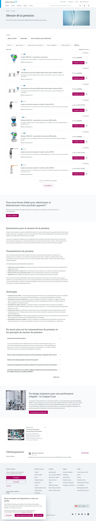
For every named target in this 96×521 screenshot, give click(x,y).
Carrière (79, 477)
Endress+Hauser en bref (82, 472)
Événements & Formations (83, 482)
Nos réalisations (80, 485)
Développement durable (82, 487)
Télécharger (70, 1)
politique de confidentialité (27, 512)
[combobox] (85, 1)
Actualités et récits (81, 480)
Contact (76, 1)
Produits (8, 11)
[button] (12, 38)
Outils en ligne (63, 1)
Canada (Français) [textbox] (84, 1)
